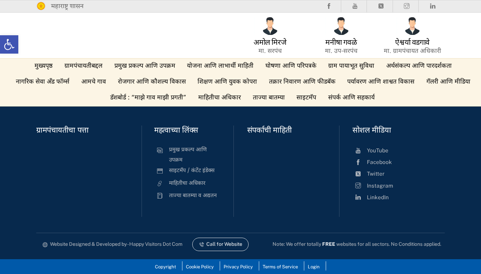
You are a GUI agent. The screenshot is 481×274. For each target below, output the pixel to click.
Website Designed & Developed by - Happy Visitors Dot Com (116, 244)
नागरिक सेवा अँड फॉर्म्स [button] (42, 82)
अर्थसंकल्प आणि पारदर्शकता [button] (419, 66)
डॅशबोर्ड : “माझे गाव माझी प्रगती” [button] (148, 98)
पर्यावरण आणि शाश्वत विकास (380, 82)
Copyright (165, 266)
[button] (9, 44)
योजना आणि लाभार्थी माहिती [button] (220, 66)
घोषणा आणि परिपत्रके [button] (291, 66)
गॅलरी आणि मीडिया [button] (448, 82)
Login (314, 266)
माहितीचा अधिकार (219, 98)
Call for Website (224, 244)
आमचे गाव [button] (93, 82)
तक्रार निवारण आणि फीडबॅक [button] (302, 82)
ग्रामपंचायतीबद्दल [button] (83, 66)
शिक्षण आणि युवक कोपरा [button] (227, 82)
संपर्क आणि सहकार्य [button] (351, 98)
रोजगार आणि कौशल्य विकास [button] (152, 82)
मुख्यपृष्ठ (43, 66)
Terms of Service (280, 266)
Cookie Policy (200, 266)
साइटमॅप (306, 98)
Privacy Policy (238, 266)
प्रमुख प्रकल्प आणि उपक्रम (144, 66)
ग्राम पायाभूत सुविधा (351, 66)
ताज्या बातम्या (269, 98)
